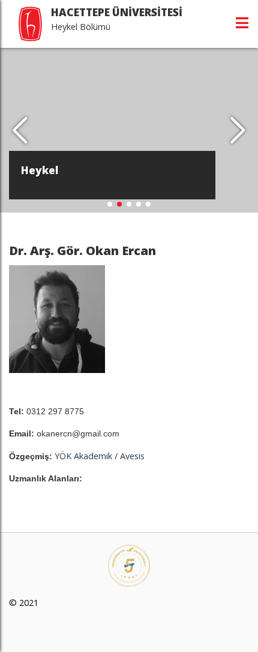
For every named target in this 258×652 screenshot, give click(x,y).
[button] (238, 130)
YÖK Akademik (83, 456)
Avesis (132, 456)
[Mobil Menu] (242, 23)
